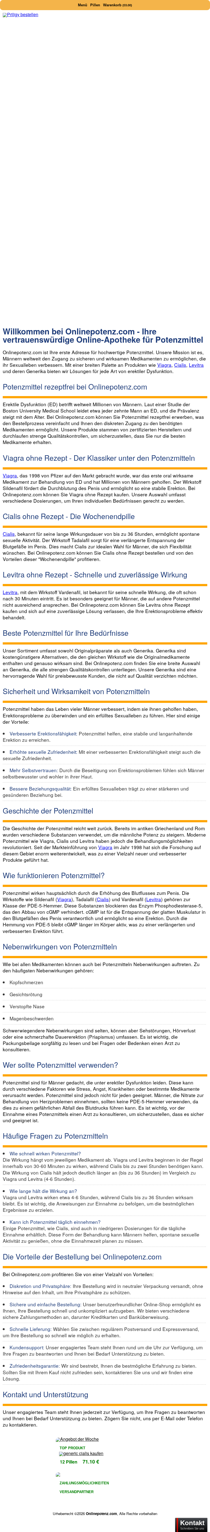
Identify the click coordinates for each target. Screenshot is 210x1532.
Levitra (196, 364)
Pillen (95, 5)
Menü (82, 5)
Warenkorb (117, 5)
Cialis (180, 364)
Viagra (164, 364)
